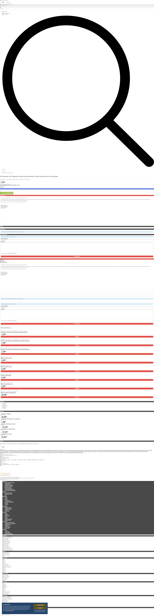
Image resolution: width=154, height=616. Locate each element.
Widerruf (3, 469)
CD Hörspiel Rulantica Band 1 (6, 375)
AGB (3, 467)
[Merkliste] (6, 13)
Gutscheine (4, 403)
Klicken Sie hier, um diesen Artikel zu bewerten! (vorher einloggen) (12, 231)
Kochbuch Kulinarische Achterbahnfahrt (8, 392)
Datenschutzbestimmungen (12, 253)
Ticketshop (8, 2)
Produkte (3, 171)
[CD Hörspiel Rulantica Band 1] (6, 374)
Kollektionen (4, 407)
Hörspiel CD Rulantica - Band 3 (6, 358)
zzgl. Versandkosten (7, 184)
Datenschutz (4, 468)
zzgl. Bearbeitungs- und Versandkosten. (12, 477)
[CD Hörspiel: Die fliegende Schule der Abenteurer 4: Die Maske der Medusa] (14, 331)
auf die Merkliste (77, 188)
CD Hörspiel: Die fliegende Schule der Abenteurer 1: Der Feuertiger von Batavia (15, 349)
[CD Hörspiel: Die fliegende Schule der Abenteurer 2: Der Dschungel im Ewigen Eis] (15, 339)
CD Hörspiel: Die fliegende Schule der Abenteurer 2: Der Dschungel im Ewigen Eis (15, 341)
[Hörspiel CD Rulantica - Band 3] (6, 357)
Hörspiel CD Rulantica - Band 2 (6, 366)
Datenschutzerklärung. (10, 610)
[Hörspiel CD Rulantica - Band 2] (6, 365)
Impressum (4, 470)
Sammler (3, 404)
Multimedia (4, 406)
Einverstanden (40, 605)
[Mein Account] (5, 14)
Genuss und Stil (5, 405)
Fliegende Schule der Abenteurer (7, 172)
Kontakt (3, 471)
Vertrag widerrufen (5, 474)
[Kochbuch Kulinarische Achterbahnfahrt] (9, 391)
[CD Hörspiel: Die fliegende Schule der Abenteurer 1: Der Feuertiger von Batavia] (14, 348)
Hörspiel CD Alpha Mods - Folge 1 (7, 384)
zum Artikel (77, 336)
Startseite (3, 169)
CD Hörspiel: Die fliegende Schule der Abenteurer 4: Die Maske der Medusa (14, 332)
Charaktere (4, 408)
